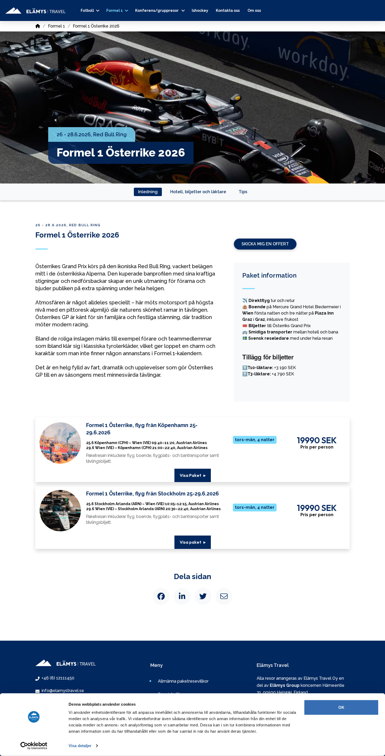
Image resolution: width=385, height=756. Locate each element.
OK (341, 707)
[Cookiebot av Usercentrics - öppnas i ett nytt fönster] (34, 746)
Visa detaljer (80, 745)
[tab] (148, 192)
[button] (192, 475)
